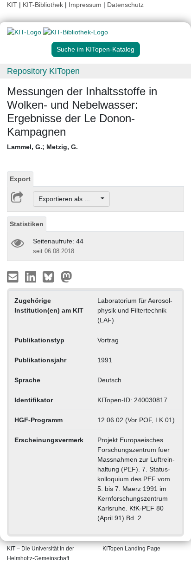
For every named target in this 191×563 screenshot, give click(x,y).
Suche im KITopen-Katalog (95, 49)
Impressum (85, 4)
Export (20, 179)
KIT (12, 4)
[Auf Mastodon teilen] (66, 276)
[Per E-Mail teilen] (13, 276)
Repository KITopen (43, 71)
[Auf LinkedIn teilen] (31, 276)
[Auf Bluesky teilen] (51, 276)
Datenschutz (125, 4)
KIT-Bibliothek (44, 4)
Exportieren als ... (68, 199)
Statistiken (27, 224)
